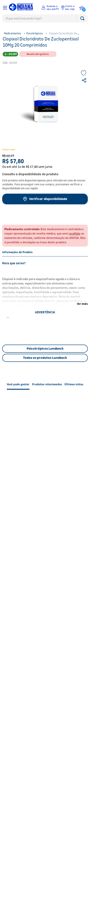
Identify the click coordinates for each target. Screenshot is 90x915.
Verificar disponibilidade (48, 199)
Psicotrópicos (34, 33)
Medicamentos (12, 33)
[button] (84, 81)
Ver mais (82, 303)
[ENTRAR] (50, 7)
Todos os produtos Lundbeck (45, 357)
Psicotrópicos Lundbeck (45, 348)
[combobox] (45, 19)
